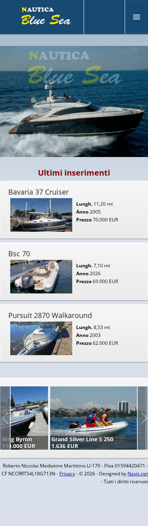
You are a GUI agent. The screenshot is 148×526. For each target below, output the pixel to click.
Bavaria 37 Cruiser (38, 192)
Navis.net (137, 473)
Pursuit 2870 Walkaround (50, 315)
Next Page (142, 418)
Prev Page (5, 418)
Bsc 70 (19, 253)
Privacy (67, 473)
